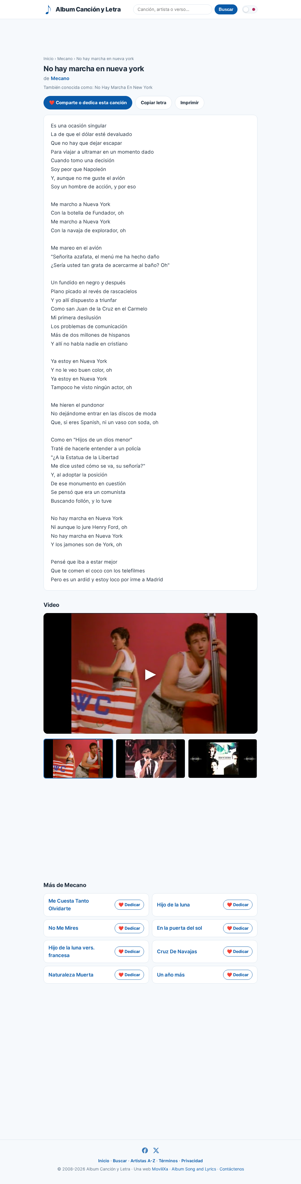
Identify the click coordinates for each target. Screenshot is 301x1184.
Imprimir (189, 102)
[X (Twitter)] (156, 1150)
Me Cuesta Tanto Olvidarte (69, 904)
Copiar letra (153, 102)
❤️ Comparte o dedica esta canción (88, 102)
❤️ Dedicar (129, 904)
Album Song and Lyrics (194, 1168)
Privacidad (192, 1160)
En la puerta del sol (179, 928)
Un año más (171, 975)
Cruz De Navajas (177, 951)
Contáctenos (232, 1168)
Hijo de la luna (173, 905)
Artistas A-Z (143, 1160)
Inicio (48, 58)
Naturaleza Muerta (71, 975)
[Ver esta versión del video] (78, 758)
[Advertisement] (150, 37)
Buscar (120, 1160)
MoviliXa (160, 1168)
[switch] (249, 9)
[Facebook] (145, 1150)
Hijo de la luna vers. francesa (72, 951)
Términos (168, 1160)
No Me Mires (63, 928)
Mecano (65, 58)
